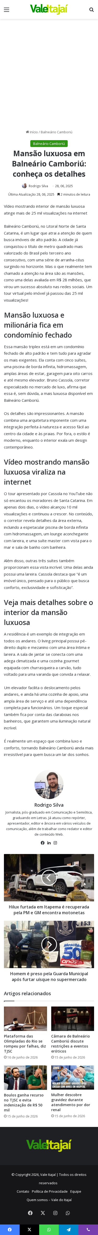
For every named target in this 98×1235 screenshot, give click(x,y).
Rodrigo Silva (38, 186)
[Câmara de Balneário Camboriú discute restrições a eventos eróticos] (72, 1019)
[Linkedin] (49, 843)
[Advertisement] (49, 76)
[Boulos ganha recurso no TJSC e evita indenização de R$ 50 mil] (25, 1077)
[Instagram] (55, 843)
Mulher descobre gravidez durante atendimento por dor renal (70, 1102)
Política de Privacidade (50, 1191)
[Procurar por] (91, 11)
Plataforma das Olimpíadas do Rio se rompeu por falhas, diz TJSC (25, 1044)
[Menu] (6, 11)
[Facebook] (43, 843)
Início (33, 132)
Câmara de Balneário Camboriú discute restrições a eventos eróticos (70, 1044)
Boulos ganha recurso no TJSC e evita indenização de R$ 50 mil (24, 1102)
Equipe (75, 1191)
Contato (23, 1191)
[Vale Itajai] (49, 9)
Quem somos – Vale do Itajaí (49, 1199)
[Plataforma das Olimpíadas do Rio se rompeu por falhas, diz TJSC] (25, 1019)
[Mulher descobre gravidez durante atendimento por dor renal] (72, 1077)
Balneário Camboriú (56, 132)
